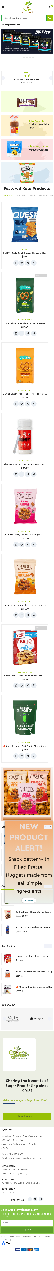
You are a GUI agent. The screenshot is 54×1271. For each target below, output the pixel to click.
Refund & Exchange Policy (15, 1173)
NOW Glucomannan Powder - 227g (34, 972)
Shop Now (28, 900)
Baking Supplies (25, 461)
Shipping (12, 1192)
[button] (50, 6)
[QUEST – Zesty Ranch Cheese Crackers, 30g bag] (25, 225)
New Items (7, 195)
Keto (25, 249)
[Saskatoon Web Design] (6, 1243)
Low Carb (32, 195)
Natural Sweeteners (18, 1170)
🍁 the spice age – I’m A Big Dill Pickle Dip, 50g (25, 746)
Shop (3, 1192)
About (4, 1170)
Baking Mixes (25, 672)
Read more (16, 333)
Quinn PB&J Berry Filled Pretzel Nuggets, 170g (25, 535)
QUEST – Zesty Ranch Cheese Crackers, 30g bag (26, 253)
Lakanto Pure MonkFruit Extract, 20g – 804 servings (28, 464)
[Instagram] (41, 1199)
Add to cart (16, 263)
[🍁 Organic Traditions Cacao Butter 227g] (7, 989)
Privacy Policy (38, 1237)
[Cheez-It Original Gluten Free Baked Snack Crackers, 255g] (7, 958)
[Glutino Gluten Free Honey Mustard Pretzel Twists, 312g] (25, 365)
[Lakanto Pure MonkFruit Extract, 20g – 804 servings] (25, 436)
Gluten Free (25, 320)
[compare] (27, 263)
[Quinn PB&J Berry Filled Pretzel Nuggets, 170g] (25, 507)
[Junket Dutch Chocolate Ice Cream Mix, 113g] (7, 914)
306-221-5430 (16, 1154)
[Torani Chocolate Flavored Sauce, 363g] (7, 929)
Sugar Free (20, 195)
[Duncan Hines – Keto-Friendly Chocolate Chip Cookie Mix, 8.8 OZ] (25, 647)
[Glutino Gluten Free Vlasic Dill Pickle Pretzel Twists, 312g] (25, 295)
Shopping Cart (33, 1183)
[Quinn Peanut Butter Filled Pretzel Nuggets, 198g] (25, 577)
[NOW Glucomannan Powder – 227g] (7, 974)
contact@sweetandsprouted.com (25, 1158)
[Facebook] (30, 1199)
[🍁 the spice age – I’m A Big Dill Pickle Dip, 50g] (25, 718)
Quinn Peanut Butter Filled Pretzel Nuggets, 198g (27, 605)
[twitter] (35, 1199)
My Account (6, 1183)
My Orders (19, 1183)
